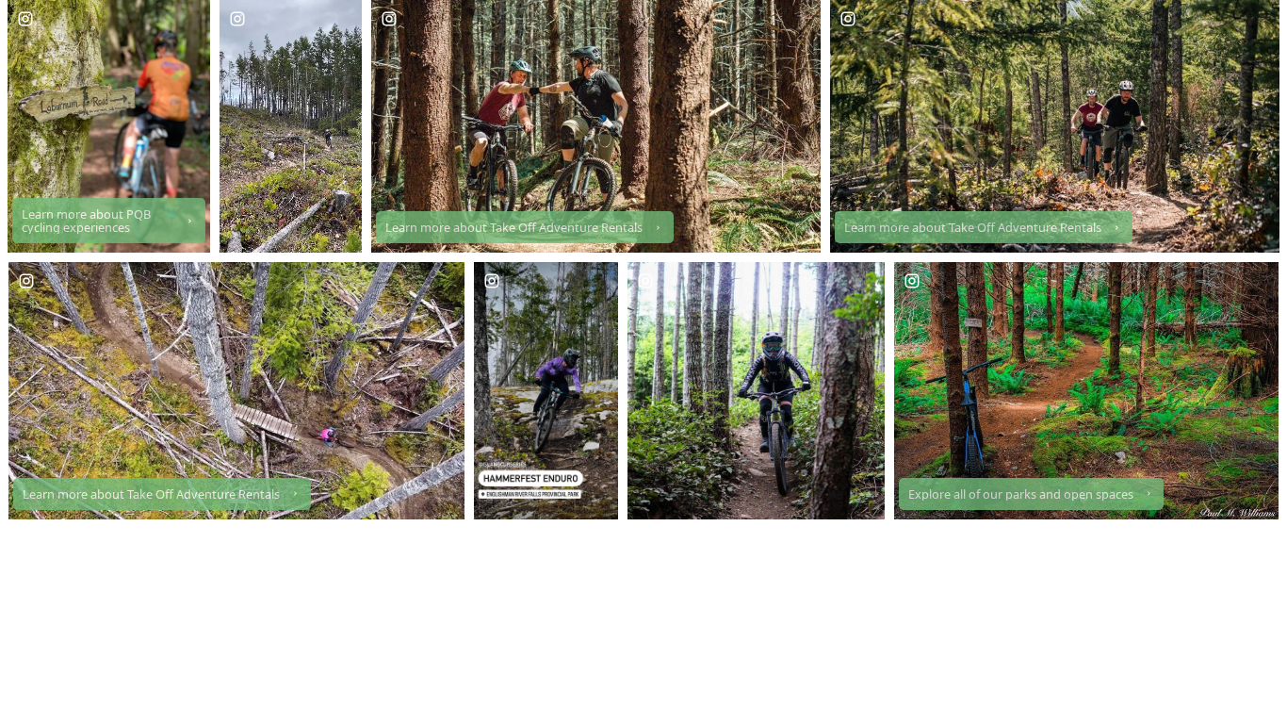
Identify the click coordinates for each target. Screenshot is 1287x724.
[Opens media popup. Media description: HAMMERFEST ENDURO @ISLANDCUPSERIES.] (546, 390)
